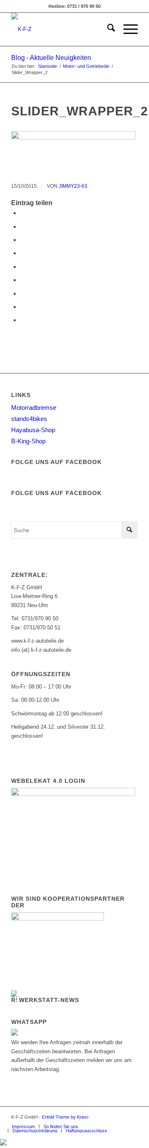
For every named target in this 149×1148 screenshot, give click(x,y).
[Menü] (126, 29)
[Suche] (107, 29)
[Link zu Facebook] (119, 1117)
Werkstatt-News (49, 1000)
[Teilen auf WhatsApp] (22, 239)
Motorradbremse (33, 407)
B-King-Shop (28, 441)
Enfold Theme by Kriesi (65, 1117)
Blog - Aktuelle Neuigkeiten (51, 57)
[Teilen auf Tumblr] (22, 279)
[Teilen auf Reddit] (22, 306)
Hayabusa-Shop (33, 429)
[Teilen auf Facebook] (22, 212)
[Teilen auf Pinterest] (22, 252)
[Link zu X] (131, 1117)
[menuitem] (107, 29)
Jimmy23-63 (73, 186)
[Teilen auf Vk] (22, 293)
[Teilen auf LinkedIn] (22, 266)
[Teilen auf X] (22, 226)
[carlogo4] (62, 29)
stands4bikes (29, 418)
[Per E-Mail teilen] (22, 319)
